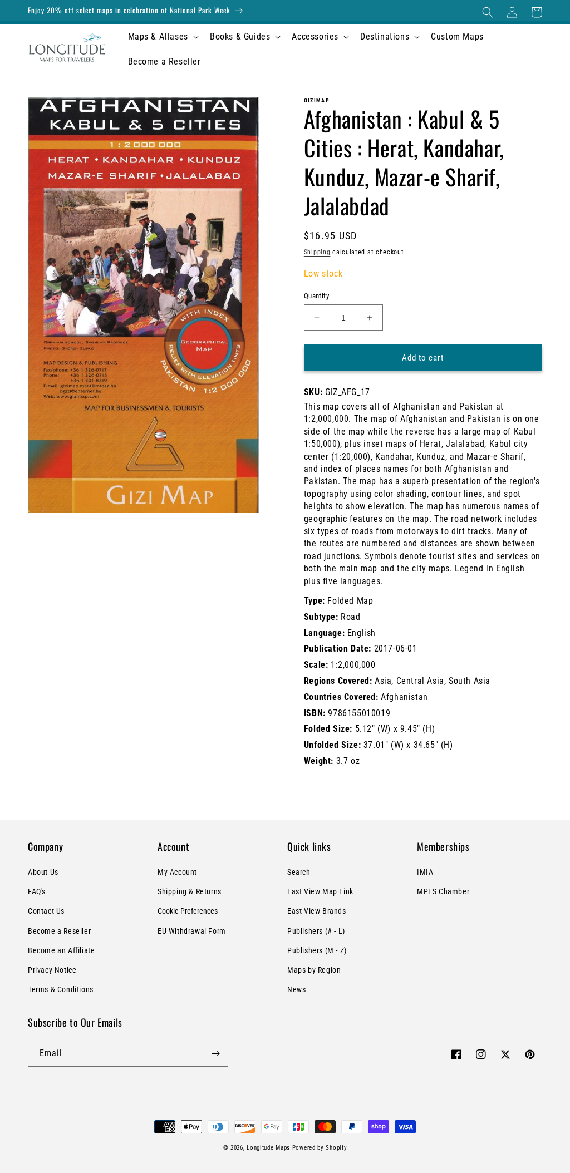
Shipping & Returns (190, 891)
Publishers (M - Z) (317, 950)
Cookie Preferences (188, 910)
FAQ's (37, 891)
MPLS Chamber (443, 891)
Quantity (316, 296)
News (296, 989)
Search (299, 872)
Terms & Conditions (61, 989)
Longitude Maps (268, 1147)
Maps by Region (314, 969)
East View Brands (316, 910)
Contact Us (46, 910)
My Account (177, 872)
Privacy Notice (52, 969)
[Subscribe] (215, 1054)
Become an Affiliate (61, 950)
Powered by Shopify (319, 1147)
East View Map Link (320, 891)
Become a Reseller (59, 930)
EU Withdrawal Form (192, 930)
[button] (487, 12)
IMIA (425, 872)
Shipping (317, 252)
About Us (43, 872)
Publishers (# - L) (316, 930)
